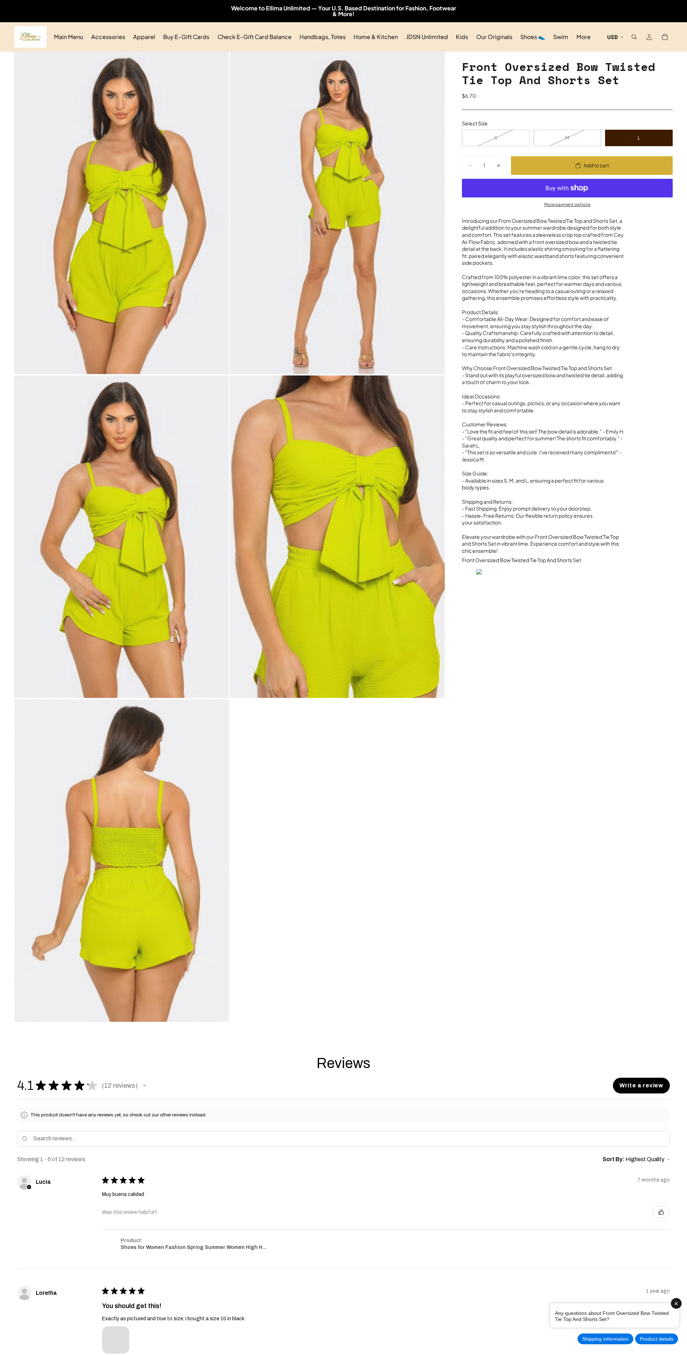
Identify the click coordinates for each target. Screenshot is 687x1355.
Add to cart (596, 165)
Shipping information (605, 1339)
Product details (656, 1339)
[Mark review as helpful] (661, 1212)
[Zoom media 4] (337, 536)
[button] (144, 1085)
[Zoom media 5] (121, 860)
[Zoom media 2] (337, 213)
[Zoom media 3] (121, 536)
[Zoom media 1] (121, 213)
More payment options (567, 204)
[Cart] (665, 37)
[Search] (634, 37)
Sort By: (613, 1159)
